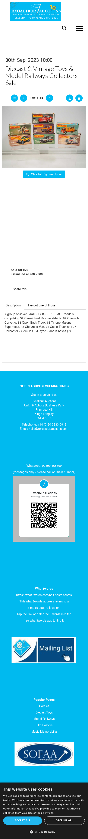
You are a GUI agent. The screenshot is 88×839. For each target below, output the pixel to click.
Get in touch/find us (44, 394)
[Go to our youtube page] (28, 448)
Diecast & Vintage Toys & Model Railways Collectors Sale (41, 75)
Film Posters (44, 725)
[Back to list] (14, 98)
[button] (44, 831)
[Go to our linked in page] (19, 448)
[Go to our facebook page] (10, 448)
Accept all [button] (23, 820)
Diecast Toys (44, 712)
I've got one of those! (42, 305)
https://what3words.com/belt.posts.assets (44, 595)
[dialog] (44, 811)
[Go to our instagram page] (51, 289)
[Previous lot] (23, 98)
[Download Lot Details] (69, 98)
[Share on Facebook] (33, 289)
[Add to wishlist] (79, 98)
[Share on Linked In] (42, 289)
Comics (44, 706)
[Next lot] (49, 98)
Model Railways (44, 718)
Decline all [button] (64, 820)
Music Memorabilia (44, 731)
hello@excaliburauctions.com (48, 428)
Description (13, 305)
